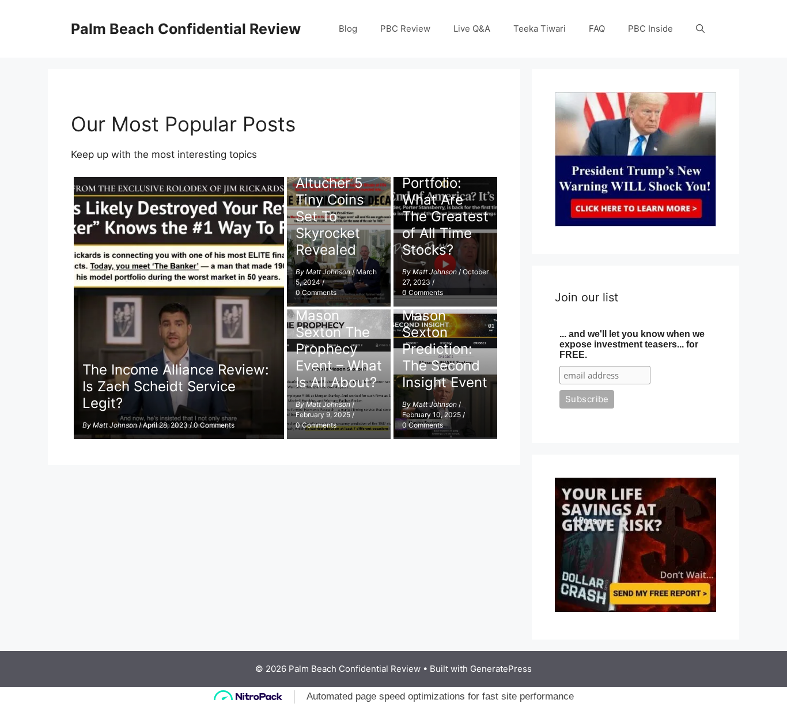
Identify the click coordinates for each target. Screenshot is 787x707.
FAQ (597, 28)
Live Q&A (471, 28)
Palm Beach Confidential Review (186, 28)
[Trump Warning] (635, 223)
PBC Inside (650, 28)
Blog (348, 28)
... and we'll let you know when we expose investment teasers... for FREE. (632, 344)
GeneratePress (501, 668)
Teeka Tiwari (539, 28)
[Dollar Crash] (635, 608)
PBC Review (405, 28)
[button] (700, 29)
